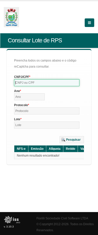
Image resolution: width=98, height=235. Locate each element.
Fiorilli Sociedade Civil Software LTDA (62, 218)
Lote (17, 119)
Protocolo (21, 105)
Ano (17, 91)
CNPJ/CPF (21, 77)
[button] (72, 139)
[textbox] (46, 82)
